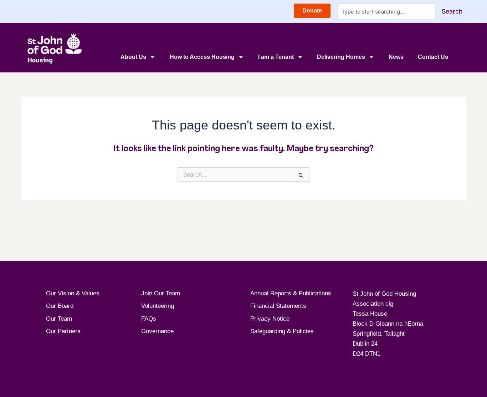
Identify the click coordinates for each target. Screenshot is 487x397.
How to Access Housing (202, 57)
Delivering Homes (341, 57)
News (396, 57)
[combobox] (386, 11)
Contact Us (433, 57)
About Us (133, 57)
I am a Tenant (276, 57)
